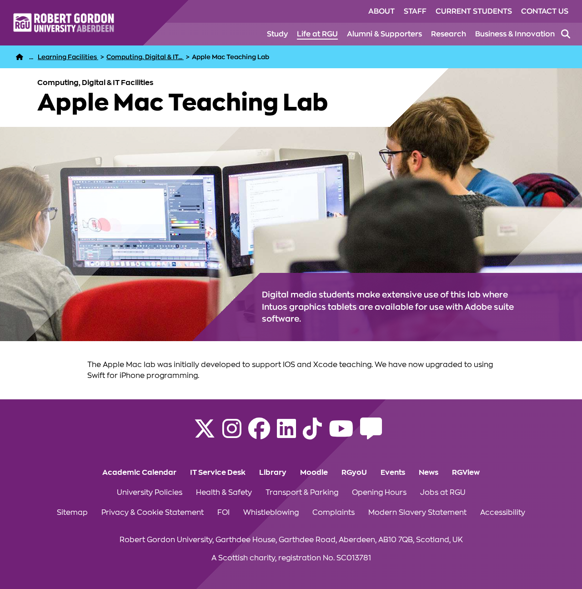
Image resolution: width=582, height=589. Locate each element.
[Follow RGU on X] (205, 434)
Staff (415, 11)
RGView (466, 472)
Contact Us (544, 11)
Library (272, 472)
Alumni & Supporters (384, 34)
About (381, 11)
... (31, 57)
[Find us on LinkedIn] (286, 434)
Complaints (333, 512)
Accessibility (502, 512)
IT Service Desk (218, 472)
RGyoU (354, 472)
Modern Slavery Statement (417, 512)
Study (277, 34)
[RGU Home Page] (19, 56)
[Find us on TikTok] (312, 434)
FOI (223, 512)
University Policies (149, 492)
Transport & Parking (302, 492)
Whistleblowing (271, 512)
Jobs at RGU (443, 492)
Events (393, 472)
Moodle (314, 472)
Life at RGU (317, 34)
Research (448, 34)
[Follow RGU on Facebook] (259, 434)
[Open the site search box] (565, 34)
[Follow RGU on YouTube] (341, 434)
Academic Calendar (139, 472)
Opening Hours (379, 492)
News (428, 472)
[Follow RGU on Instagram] (231, 434)
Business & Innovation (515, 34)
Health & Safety (224, 492)
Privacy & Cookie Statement (152, 512)
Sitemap (72, 512)
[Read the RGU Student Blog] (371, 434)
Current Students (474, 11)
